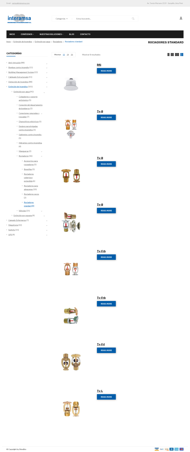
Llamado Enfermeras (17, 220)
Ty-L (100, 390)
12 (64, 54)
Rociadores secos (31, 194)
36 (72, 54)
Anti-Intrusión (14, 62)
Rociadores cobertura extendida (29, 177)
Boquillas (28, 169)
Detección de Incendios (18, 82)
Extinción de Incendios (22, 42)
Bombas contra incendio (18, 67)
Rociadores (57, 42)
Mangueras (24, 151)
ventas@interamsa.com (21, 3)
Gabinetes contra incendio (30, 134)
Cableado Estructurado (18, 77)
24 (68, 54)
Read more (106, 71)
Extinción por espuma (23, 215)
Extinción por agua (42, 42)
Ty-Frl (101, 344)
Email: (8, 3)
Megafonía (13, 225)
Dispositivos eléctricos (29, 121)
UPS (10, 234)
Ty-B (100, 111)
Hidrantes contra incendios (30, 143)
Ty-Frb (101, 251)
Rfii (99, 64)
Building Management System (21, 72)
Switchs (11, 230)
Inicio (8, 42)
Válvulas (22, 211)
